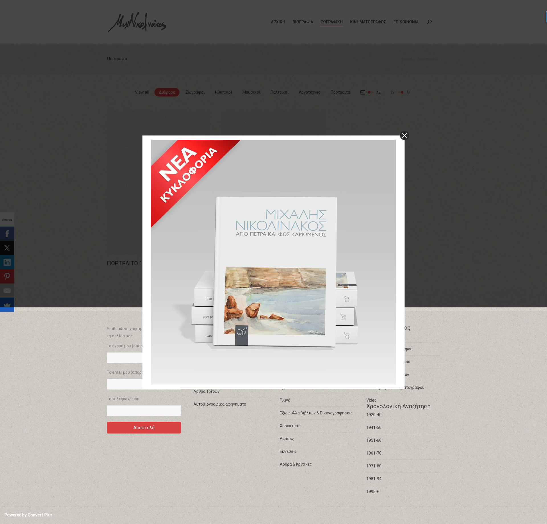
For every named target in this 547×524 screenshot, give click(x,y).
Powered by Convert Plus (28, 514)
